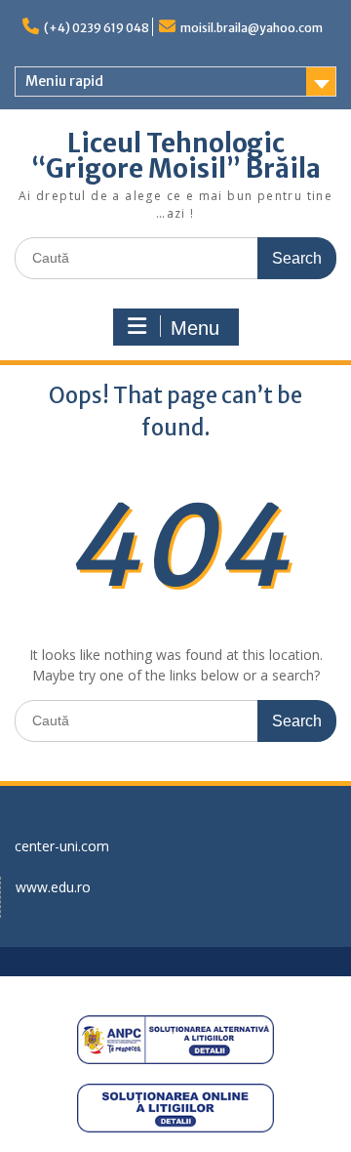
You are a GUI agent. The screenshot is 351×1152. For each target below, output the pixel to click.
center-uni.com (62, 846)
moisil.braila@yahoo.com (251, 28)
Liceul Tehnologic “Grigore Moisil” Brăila (176, 156)
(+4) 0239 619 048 (96, 28)
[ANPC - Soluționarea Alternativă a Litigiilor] (175, 1039)
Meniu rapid (64, 81)
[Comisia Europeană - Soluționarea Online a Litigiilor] (175, 1108)
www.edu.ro (53, 887)
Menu (195, 328)
